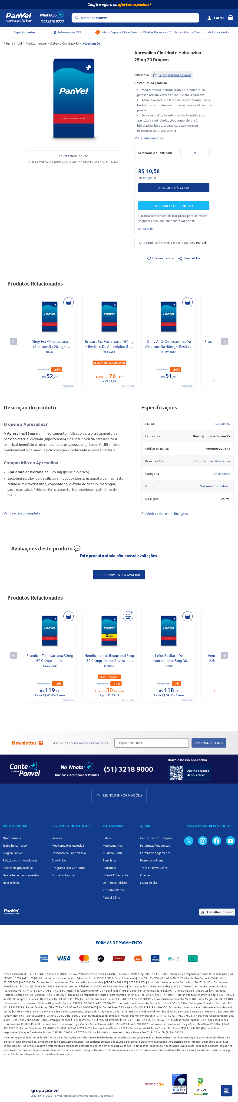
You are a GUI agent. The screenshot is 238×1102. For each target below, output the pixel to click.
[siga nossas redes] (188, 840)
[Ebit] (179, 1084)
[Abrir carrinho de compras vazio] (230, 17)
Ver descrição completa (22, 513)
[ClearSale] (155, 1084)
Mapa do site (149, 882)
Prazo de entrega (151, 860)
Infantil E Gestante (115, 875)
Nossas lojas (11, 882)
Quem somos (12, 838)
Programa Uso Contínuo (68, 868)
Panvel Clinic (111, 897)
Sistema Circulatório (64, 43)
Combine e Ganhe (181, 32)
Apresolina (223, 423)
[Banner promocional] (119, 4)
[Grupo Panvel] (45, 1089)
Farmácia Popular (63, 875)
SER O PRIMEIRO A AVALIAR (119, 575)
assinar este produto (174, 206)
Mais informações (148, 138)
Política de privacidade (18, 868)
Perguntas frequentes (155, 845)
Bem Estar (109, 860)
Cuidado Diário (113, 853)
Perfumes (109, 868)
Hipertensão (91, 43)
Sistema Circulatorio (215, 486)
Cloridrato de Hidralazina (211, 461)
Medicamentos (36, 43)
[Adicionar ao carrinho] (68, 302)
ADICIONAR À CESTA (173, 188)
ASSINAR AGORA (209, 743)
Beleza (107, 838)
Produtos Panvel (114, 890)
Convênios (59, 860)
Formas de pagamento (155, 853)
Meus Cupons (111, 32)
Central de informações (156, 838)
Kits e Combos (132, 32)
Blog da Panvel (13, 853)
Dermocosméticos (115, 882)
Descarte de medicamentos (21, 875)
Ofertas (145, 875)
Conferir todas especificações (164, 513)
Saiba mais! (146, 229)
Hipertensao (221, 474)
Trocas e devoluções (154, 868)
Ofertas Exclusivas (155, 32)
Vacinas (57, 838)
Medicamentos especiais (68, 845)
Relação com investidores (20, 860)
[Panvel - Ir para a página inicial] (19, 17)
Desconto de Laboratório (211, 32)
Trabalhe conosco (15, 845)
